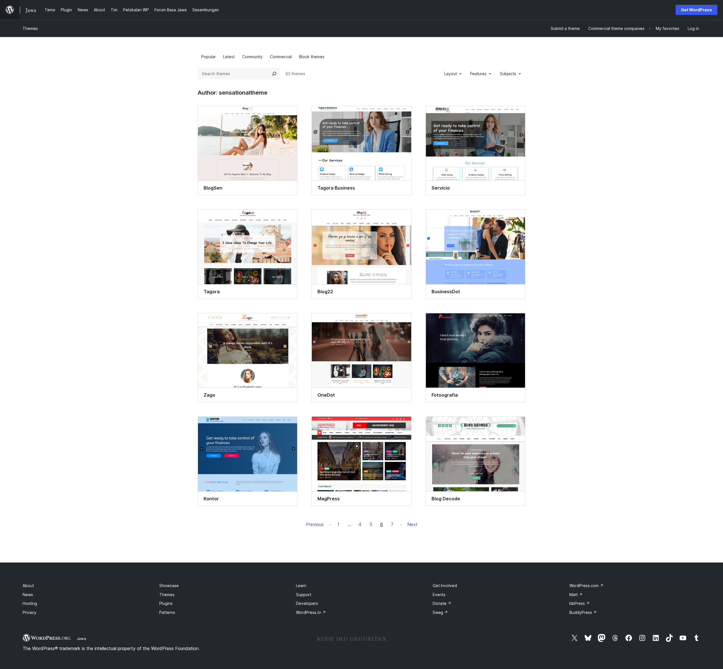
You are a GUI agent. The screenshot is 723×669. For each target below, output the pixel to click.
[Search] (274, 73)
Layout (450, 73)
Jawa (81, 638)
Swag (440, 612)
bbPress (579, 603)
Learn (301, 585)
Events (439, 594)
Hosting (30, 603)
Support (303, 594)
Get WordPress (696, 9)
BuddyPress (583, 612)
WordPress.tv (311, 612)
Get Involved (445, 585)
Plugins (166, 603)
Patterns (167, 612)
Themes (30, 28)
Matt (576, 594)
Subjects (508, 73)
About (28, 585)
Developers (307, 603)
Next (412, 524)
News (28, 594)
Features (478, 73)
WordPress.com (586, 585)
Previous (315, 524)
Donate (442, 603)
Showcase (169, 585)
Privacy (29, 612)
